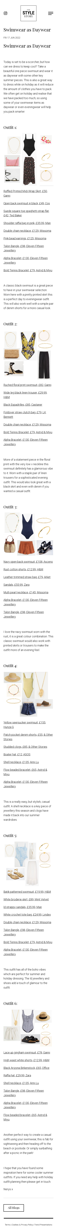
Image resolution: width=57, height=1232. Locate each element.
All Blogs (13, 1208)
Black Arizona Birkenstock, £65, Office (26, 1067)
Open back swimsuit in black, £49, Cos (26, 203)
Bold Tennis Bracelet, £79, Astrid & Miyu (27, 270)
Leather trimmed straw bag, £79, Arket (27, 577)
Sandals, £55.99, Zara (16, 584)
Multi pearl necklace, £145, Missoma (25, 592)
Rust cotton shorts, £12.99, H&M (23, 569)
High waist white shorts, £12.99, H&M (26, 1060)
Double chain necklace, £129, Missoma (27, 230)
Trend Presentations (43, 1225)
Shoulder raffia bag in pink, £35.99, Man (27, 223)
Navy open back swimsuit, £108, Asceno (28, 561)
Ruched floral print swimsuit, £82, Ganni (27, 385)
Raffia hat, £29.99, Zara (17, 1075)
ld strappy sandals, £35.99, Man (22, 907)
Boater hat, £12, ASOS (16, 754)
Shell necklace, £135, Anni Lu (21, 762)
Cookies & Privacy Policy (22, 1225)
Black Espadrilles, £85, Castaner (22, 404)
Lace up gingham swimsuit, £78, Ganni (26, 1052)
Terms (7, 1225)
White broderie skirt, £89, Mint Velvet (26, 899)
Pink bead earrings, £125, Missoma (24, 238)
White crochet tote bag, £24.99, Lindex (27, 914)
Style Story (28, 13)
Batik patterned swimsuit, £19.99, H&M (27, 891)
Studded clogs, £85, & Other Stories (25, 746)
